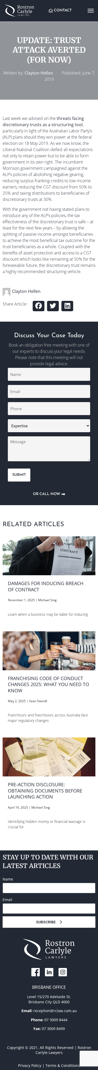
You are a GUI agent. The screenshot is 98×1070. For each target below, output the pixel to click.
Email (7, 899)
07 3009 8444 (55, 1019)
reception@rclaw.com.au (55, 1010)
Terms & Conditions (62, 1065)
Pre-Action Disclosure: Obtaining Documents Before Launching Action (45, 790)
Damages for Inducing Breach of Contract (45, 586)
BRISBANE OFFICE (49, 987)
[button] (38, 306)
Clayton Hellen (39, 73)
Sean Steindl (38, 701)
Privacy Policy (29, 1065)
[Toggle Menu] (91, 10)
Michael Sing (47, 600)
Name (8, 879)
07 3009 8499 (53, 1028)
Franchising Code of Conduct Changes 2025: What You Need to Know (48, 684)
